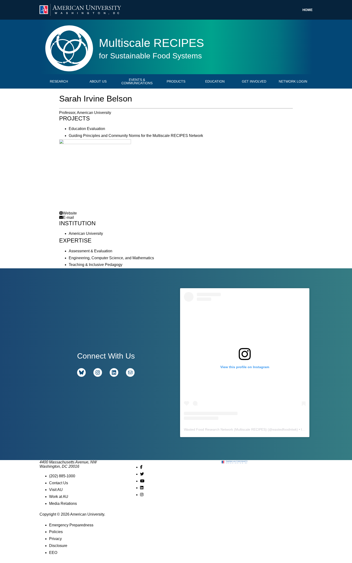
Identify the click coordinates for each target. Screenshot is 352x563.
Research (59, 81)
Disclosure (58, 546)
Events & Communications (137, 81)
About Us (98, 81)
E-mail (68, 217)
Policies (56, 532)
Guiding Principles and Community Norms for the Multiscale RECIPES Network (136, 136)
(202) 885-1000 (62, 476)
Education (215, 81)
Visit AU (56, 490)
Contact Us (58, 483)
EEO (53, 553)
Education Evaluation (87, 129)
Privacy (55, 539)
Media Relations (63, 503)
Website (70, 213)
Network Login (293, 81)
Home (307, 9)
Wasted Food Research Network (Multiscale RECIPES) (225, 429)
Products (176, 81)
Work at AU (58, 497)
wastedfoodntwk (284, 429)
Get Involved (254, 81)
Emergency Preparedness (71, 525)
